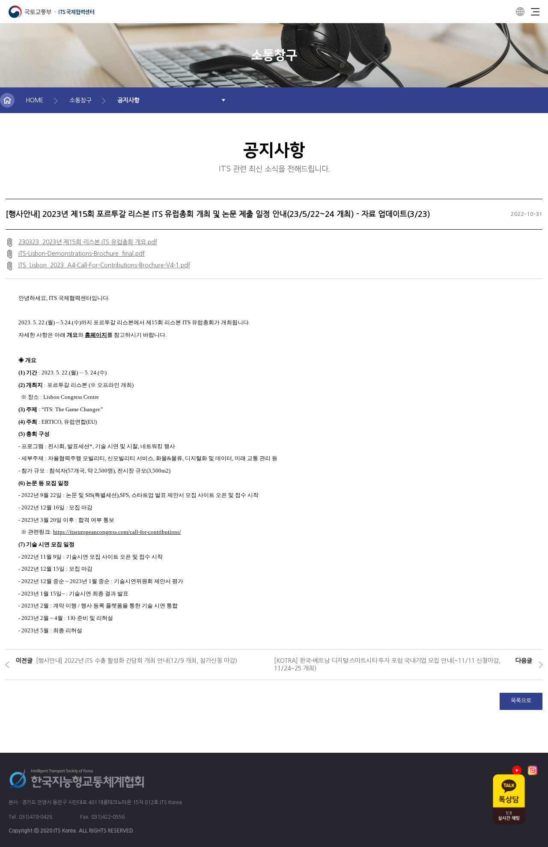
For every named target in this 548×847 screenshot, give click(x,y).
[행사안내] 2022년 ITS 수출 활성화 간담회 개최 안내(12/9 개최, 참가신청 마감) (136, 661)
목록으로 (521, 700)
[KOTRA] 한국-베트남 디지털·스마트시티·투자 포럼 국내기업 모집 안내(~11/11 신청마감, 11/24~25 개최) (387, 664)
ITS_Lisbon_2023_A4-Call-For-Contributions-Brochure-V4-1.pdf (104, 265)
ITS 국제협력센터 (51, 12)
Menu (535, 11)
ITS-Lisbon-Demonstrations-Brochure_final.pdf (81, 254)
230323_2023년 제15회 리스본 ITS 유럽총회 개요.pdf (87, 242)
